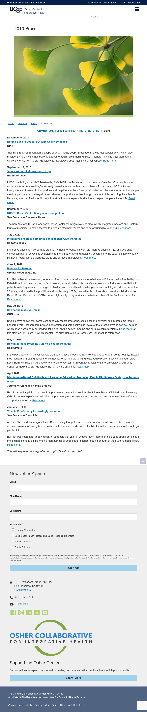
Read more (125, 329)
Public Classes (22, 541)
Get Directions (22, 590)
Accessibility (25, 705)
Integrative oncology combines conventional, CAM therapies (44, 239)
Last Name (15, 510)
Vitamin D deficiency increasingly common (33, 411)
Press (34, 123)
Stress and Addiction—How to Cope (29, 171)
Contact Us (22, 604)
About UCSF (133, 2)
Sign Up (73, 568)
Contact (12, 705)
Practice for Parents (19, 268)
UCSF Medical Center (98, 2)
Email (13, 481)
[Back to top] (143, 461)
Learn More (73, 678)
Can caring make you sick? (23, 310)
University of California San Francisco (26, 2)
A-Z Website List (76, 705)
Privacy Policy (42, 705)
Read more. (110, 160)
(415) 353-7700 (24, 597)
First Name (16, 496)
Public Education (23, 547)
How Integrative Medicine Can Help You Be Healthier (39, 343)
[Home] (27, 10)
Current (42, 131)
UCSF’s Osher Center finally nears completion (35, 213)
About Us (22, 123)
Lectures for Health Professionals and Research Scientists (44, 535)
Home (11, 123)
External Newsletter (25, 530)
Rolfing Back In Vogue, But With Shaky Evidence (37, 141)
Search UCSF (118, 2)
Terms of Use (58, 705)
